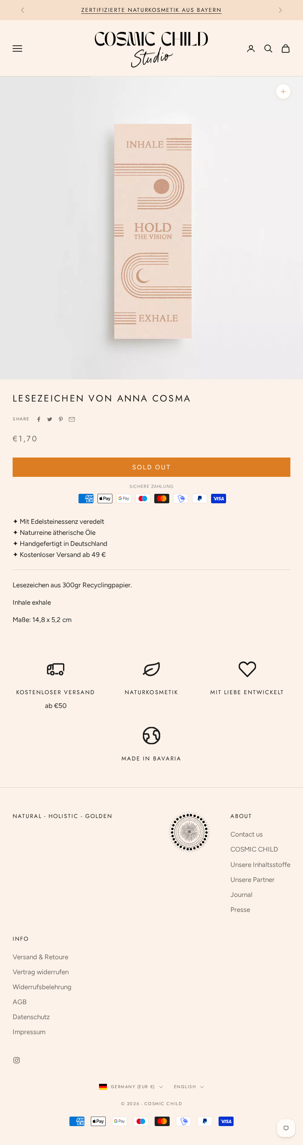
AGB (19, 1002)
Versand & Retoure (40, 957)
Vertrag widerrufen (41, 972)
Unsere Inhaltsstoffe (260, 865)
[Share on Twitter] (50, 419)
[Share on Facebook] (39, 419)
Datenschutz (31, 1017)
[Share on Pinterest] (61, 419)
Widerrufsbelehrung (42, 987)
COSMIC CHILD (254, 849)
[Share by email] (72, 419)
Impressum (29, 1032)
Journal (241, 894)
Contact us (246, 834)
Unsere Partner (252, 879)
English (185, 1086)
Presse (240, 909)
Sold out (151, 467)
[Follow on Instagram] (17, 1060)
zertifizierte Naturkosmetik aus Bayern (151, 10)
